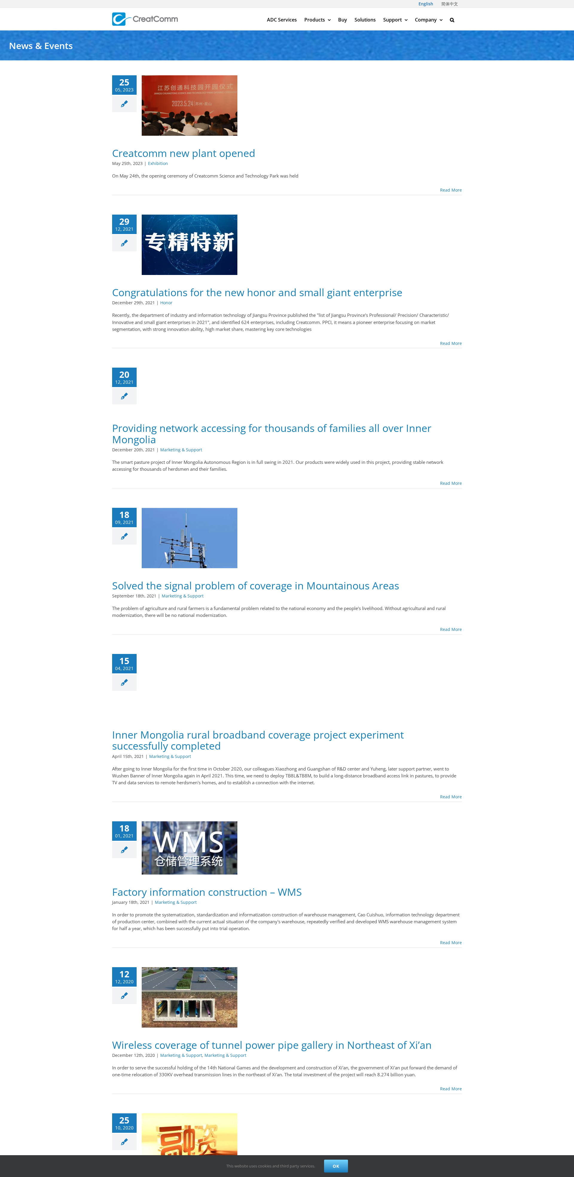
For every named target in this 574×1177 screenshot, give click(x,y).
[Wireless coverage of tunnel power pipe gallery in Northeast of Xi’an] (189, 997)
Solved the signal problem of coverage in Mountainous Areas (255, 585)
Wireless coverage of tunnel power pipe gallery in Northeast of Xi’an (272, 1045)
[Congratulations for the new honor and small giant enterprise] (189, 245)
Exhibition (158, 163)
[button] (452, 19)
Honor (166, 302)
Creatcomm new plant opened (183, 153)
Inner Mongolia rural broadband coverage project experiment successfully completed (258, 740)
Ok (336, 1166)
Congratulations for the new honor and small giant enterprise (257, 292)
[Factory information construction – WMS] (189, 848)
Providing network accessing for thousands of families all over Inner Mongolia (271, 433)
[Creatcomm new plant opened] (189, 105)
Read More (451, 190)
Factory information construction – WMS (207, 892)
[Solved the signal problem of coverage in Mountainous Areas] (189, 538)
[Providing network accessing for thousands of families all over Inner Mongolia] (189, 389)
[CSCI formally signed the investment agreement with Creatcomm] (189, 1143)
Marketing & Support (181, 450)
